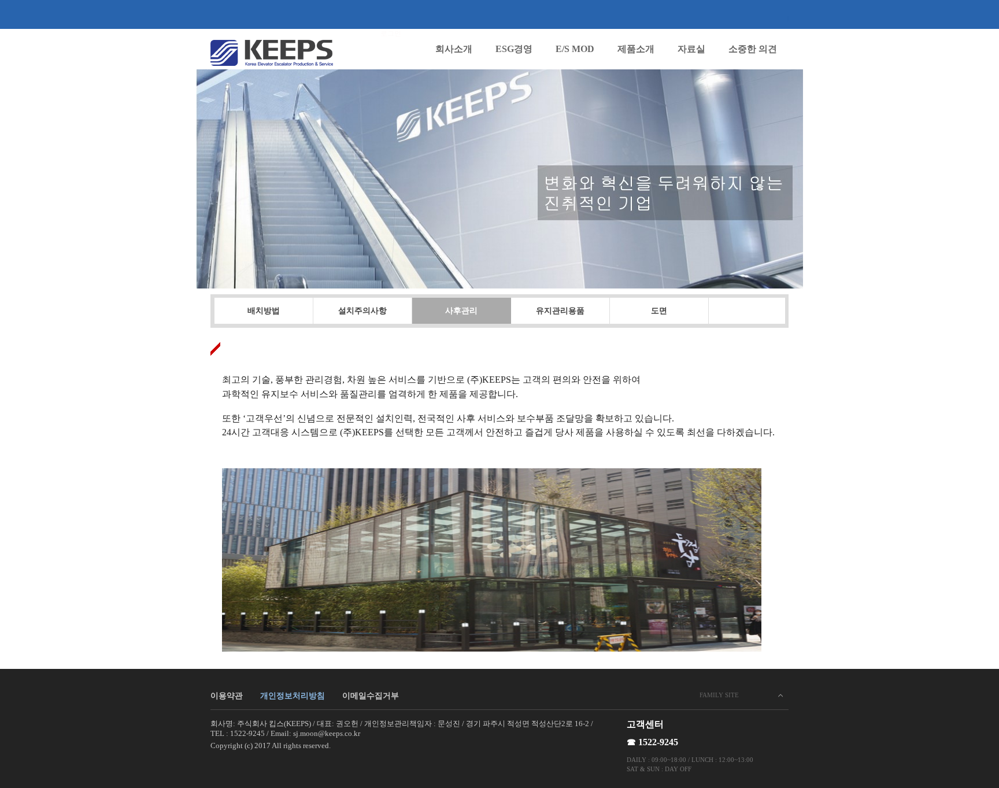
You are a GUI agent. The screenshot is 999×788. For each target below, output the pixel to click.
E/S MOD (575, 49)
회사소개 (453, 49)
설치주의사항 (362, 310)
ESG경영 (513, 49)
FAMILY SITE (719, 694)
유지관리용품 (560, 310)
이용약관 (226, 695)
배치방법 (263, 310)
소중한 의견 (752, 49)
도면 (659, 310)
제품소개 (635, 49)
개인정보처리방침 (292, 695)
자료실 (691, 49)
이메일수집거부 (370, 695)
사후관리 (461, 310)
